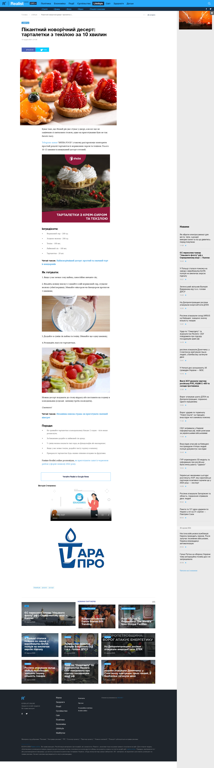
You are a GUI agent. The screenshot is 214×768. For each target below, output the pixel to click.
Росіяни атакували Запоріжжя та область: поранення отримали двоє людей (195, 496)
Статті (44, 9)
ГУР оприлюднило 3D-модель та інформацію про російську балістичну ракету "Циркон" (195, 462)
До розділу (151, 15)
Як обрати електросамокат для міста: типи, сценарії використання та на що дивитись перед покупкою (195, 238)
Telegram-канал (49, 142)
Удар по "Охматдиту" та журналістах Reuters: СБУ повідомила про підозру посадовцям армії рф (192, 335)
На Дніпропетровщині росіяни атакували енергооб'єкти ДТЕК (194, 303)
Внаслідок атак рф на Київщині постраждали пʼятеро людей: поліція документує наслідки (194, 446)
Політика (46, 3)
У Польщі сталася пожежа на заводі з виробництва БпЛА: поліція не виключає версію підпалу (193, 272)
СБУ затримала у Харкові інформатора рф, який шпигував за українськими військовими (195, 430)
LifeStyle (98, 3)
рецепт (44, 587)
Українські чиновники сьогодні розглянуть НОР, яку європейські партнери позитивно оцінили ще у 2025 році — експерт (195, 479)
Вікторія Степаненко (47, 486)
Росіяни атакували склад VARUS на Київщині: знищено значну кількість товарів (195, 318)
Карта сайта (26, 744)
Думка (57, 9)
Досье (130, 3)
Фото (69, 9)
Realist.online (35, 747)
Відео (80, 9)
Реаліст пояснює (97, 9)
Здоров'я (119, 3)
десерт (51, 587)
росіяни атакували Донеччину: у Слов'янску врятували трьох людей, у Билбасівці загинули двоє (195, 353)
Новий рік (37, 587)
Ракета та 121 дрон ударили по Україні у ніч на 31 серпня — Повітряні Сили (194, 511)
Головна (24, 15)
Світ (108, 3)
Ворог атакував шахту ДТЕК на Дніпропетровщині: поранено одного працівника (194, 399)
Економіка (60, 3)
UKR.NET (120, 698)
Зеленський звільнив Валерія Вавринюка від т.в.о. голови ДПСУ (194, 289)
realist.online (131, 749)
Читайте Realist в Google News (76, 477)
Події (71, 3)
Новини (67, 637)
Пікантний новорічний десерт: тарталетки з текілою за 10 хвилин (57, 15)
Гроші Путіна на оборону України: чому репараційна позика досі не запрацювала (195, 556)
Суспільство (84, 3)
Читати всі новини (188, 570)
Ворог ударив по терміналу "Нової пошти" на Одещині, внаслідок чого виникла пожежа (195, 414)
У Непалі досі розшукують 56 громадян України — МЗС (193, 369)
